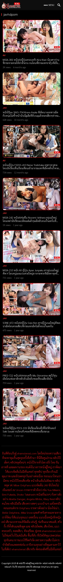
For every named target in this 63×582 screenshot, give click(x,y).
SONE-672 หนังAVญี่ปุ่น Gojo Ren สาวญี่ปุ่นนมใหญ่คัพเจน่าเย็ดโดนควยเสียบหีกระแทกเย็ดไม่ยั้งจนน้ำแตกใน (31, 324)
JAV (5, 108)
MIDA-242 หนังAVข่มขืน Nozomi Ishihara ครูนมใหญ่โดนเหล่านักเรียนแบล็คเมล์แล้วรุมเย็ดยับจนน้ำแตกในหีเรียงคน (30, 221)
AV (4, 55)
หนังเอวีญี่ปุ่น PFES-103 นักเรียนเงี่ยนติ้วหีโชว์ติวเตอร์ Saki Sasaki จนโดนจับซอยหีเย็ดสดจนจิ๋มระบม (29, 429)
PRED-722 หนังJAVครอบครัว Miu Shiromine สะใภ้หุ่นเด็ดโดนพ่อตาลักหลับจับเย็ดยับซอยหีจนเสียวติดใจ (30, 377)
